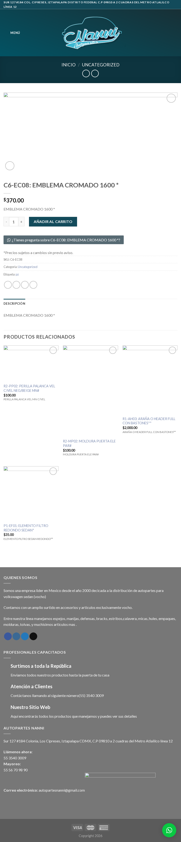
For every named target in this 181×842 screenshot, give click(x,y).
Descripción (14, 303)
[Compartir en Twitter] (25, 285)
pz (17, 274)
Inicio (69, 64)
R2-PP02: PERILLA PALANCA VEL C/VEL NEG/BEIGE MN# (29, 388)
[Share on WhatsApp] (8, 285)
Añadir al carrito (53, 221)
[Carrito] (175, 33)
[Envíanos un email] (33, 636)
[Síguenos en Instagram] (16, 636)
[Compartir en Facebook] (16, 285)
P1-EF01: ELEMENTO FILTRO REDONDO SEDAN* (26, 528)
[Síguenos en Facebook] (8, 636)
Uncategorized (100, 64)
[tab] (14, 303)
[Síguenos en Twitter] (25, 636)
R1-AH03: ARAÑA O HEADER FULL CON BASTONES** (149, 421)
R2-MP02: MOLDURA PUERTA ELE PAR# (89, 443)
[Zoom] (9, 165)
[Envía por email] (33, 285)
